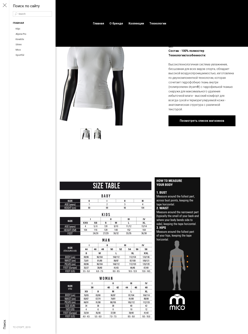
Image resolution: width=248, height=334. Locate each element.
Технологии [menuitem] (157, 23)
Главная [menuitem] (98, 23)
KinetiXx (20, 39)
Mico (18, 49)
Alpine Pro (21, 34)
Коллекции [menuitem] (136, 23)
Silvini (19, 44)
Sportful (20, 55)
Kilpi (18, 28)
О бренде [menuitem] (116, 23)
